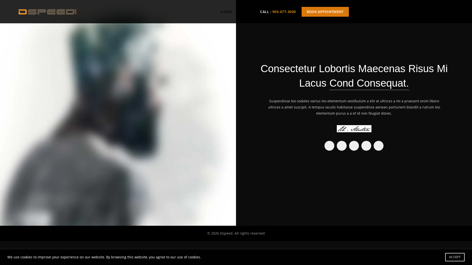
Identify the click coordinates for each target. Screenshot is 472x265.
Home (226, 11)
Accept (455, 257)
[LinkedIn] (366, 146)
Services (246, 11)
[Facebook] (329, 146)
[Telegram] (379, 146)
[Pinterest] (354, 146)
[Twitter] (342, 146)
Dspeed (226, 233)
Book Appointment (325, 11)
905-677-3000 (284, 11)
